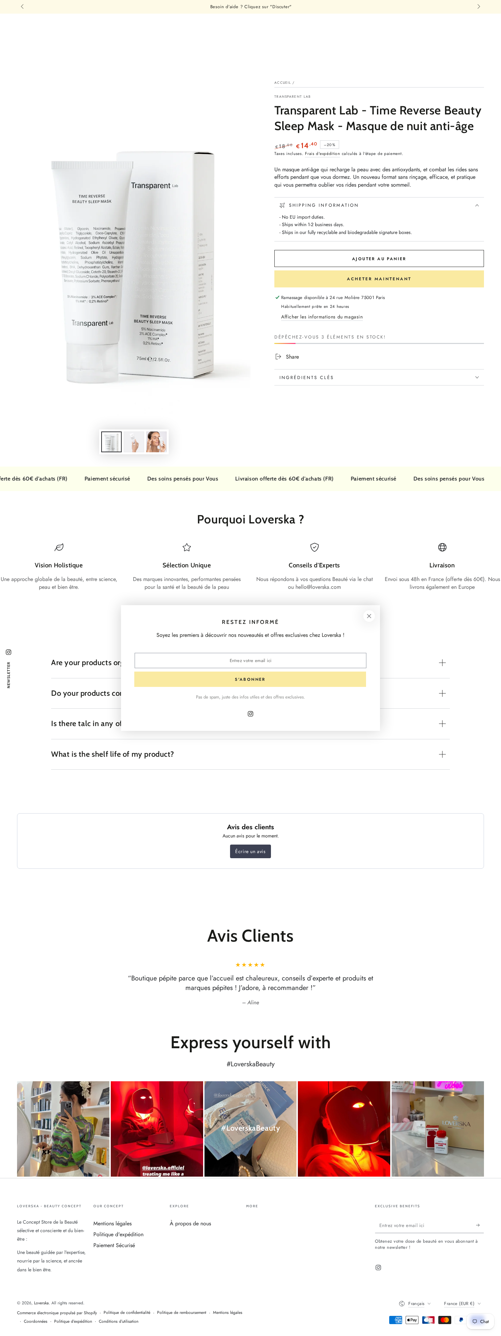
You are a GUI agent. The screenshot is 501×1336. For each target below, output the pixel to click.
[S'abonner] (480, 1225)
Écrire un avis (250, 851)
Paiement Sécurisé (114, 1245)
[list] (250, 567)
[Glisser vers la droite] (478, 7)
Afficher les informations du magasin (322, 316)
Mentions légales (112, 1223)
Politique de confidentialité (127, 1313)
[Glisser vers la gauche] (23, 7)
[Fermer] (369, 616)
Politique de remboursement (181, 1313)
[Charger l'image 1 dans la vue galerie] (111, 441)
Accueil (282, 82)
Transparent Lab (292, 96)
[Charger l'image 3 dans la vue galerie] (156, 441)
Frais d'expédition (322, 154)
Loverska (41, 1303)
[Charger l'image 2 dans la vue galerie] (134, 441)
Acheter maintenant (379, 279)
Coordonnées (35, 1321)
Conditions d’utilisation (118, 1321)
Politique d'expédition (118, 1234)
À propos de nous (190, 1223)
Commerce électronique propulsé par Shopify (57, 1313)
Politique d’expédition (73, 1321)
